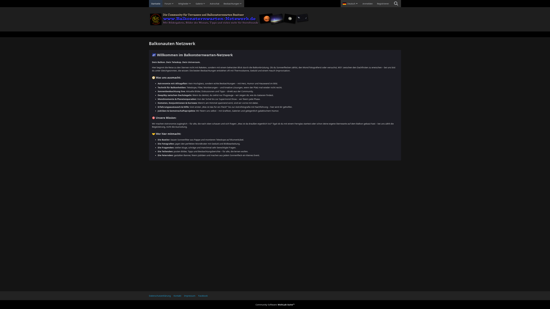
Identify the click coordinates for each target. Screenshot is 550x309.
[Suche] (396, 3)
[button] (350, 3)
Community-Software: (275, 304)
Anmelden (368, 3)
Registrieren (383, 3)
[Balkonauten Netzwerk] (275, 19)
